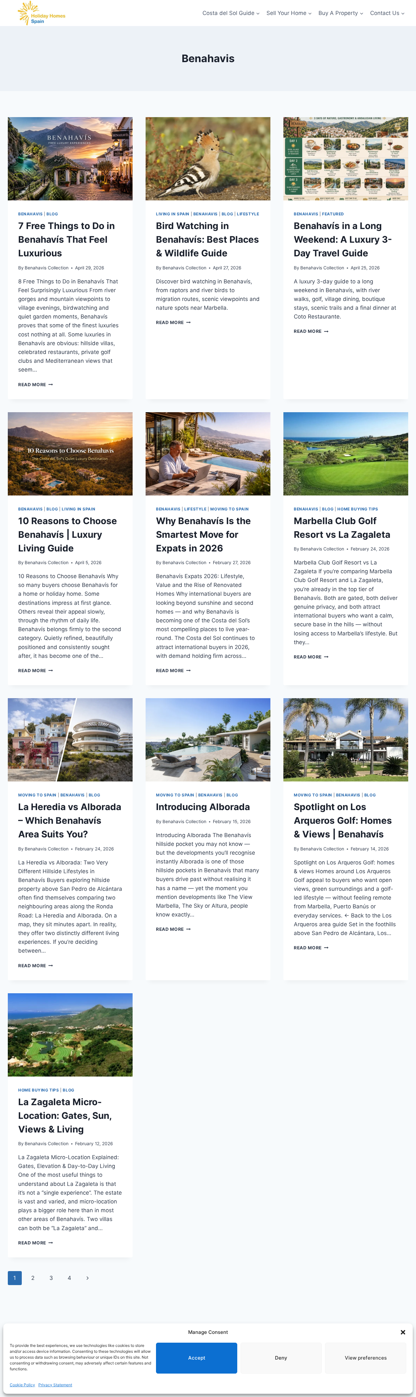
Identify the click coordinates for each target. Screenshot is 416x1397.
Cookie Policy (22, 1384)
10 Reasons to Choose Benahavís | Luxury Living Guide (67, 534)
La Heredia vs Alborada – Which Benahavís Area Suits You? (69, 820)
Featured (333, 213)
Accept (196, 1358)
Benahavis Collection (47, 267)
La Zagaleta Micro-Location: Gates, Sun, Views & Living (64, 1115)
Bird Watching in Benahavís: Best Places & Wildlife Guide (207, 239)
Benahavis (30, 213)
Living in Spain (172, 213)
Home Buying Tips (357, 509)
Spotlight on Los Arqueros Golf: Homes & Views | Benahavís (343, 820)
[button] (403, 1332)
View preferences (366, 1358)
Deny (281, 1358)
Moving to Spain (229, 509)
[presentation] (70, 158)
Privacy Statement (55, 1384)
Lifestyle (248, 213)
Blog (52, 213)
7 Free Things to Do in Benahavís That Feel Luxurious (66, 239)
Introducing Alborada (203, 806)
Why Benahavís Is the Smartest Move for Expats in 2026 (203, 534)
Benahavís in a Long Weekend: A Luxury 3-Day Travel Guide (343, 239)
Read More (35, 384)
